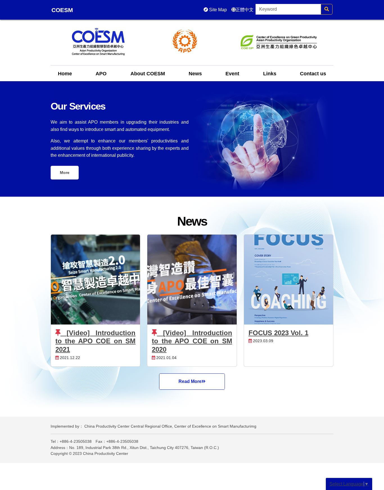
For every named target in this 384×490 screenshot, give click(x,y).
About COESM (147, 73)
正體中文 (245, 9)
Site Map (217, 9)
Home (65, 73)
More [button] (64, 172)
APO (101, 73)
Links (269, 73)
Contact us (313, 73)
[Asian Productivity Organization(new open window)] (185, 40)
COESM (62, 10)
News (195, 73)
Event (232, 73)
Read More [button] (190, 381)
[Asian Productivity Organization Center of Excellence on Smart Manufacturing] (98, 40)
